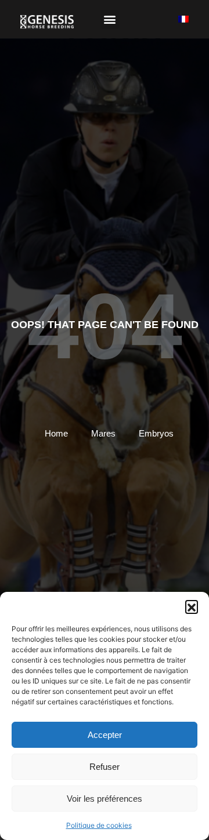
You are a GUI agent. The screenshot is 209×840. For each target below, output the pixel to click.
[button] (191, 606)
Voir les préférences (104, 798)
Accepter (105, 735)
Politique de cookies (99, 825)
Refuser (104, 767)
